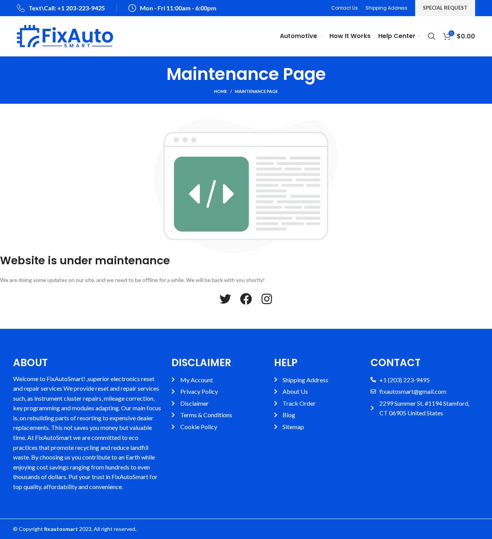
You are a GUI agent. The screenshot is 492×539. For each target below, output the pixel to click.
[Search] (431, 36)
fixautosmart (61, 529)
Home (220, 91)
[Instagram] (267, 299)
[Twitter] (225, 299)
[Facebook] (246, 299)
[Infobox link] (61, 8)
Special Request (445, 8)
